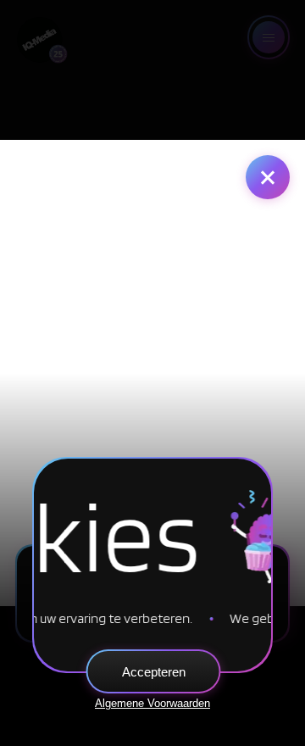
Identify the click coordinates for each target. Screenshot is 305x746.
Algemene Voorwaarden (152, 703)
